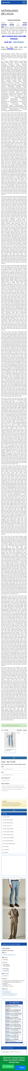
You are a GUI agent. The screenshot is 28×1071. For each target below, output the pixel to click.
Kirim (14, 810)
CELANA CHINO (5, 816)
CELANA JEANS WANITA (7, 840)
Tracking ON (18, 1042)
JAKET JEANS (5, 846)
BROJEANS (6, 2)
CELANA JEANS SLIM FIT (7, 834)
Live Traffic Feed (14, 1002)
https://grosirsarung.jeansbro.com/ (9, 995)
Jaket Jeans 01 (15, 1052)
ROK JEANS (5, 852)
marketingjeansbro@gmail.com (9, 954)
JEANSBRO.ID (5, 975)
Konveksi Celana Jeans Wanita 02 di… (13, 1019)
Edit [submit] (14, 758)
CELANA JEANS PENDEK (8, 831)
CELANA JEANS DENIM (7, 822)
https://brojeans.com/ (6, 992)
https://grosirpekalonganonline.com (9, 993)
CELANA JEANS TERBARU (8, 837)
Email (2, 772)
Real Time (13, 1042)
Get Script (9, 1042)
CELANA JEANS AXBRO (7, 819)
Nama (2, 766)
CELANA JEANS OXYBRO (8, 828)
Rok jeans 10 (22, 1052)
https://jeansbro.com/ (6, 991)
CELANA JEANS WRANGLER (8, 843)
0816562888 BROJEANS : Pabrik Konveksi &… (13, 1007)
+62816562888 (18, 42)
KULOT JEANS (5, 849)
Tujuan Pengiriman (5, 783)
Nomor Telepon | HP (5, 778)
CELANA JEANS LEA (7, 825)
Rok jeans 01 (6, 1052)
